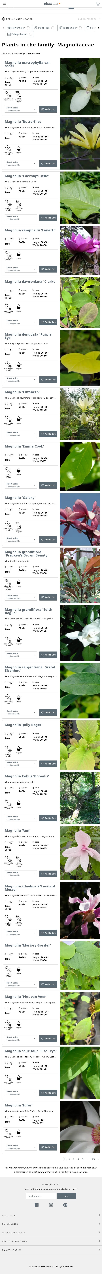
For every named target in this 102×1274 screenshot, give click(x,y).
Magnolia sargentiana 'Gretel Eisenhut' (30, 669)
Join (66, 1196)
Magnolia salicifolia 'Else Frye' (31, 1051)
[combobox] (21, 109)
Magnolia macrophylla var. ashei (28, 64)
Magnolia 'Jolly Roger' (23, 724)
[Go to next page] (98, 1159)
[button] (3, 28)
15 (93, 1159)
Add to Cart (50, 109)
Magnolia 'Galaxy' (20, 497)
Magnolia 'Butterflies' (23, 121)
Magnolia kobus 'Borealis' (27, 776)
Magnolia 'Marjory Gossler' (28, 945)
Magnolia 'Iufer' (19, 1105)
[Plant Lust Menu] (5, 4)
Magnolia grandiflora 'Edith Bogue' (28, 611)
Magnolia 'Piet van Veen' (26, 996)
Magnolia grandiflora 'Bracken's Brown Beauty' (27, 553)
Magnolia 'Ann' (17, 830)
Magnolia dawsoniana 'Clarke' (30, 281)
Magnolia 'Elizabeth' (22, 392)
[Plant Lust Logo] (52, 3)
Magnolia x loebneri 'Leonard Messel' (30, 888)
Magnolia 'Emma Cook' (24, 446)
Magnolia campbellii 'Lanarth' (31, 230)
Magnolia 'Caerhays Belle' (27, 176)
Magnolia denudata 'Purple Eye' (28, 336)
